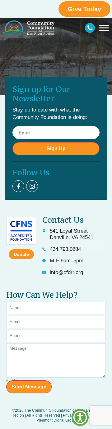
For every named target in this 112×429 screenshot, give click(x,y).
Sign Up (56, 148)
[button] (80, 417)
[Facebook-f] (18, 186)
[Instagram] (32, 186)
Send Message (29, 386)
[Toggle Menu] (104, 28)
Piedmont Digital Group (56, 420)
